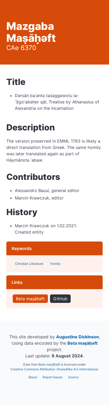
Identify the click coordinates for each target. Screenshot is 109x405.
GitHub (60, 298)
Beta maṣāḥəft (30, 298)
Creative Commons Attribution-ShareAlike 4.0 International (54, 369)
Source (73, 377)
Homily (55, 264)
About (32, 377)
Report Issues (52, 377)
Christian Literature (29, 264)
